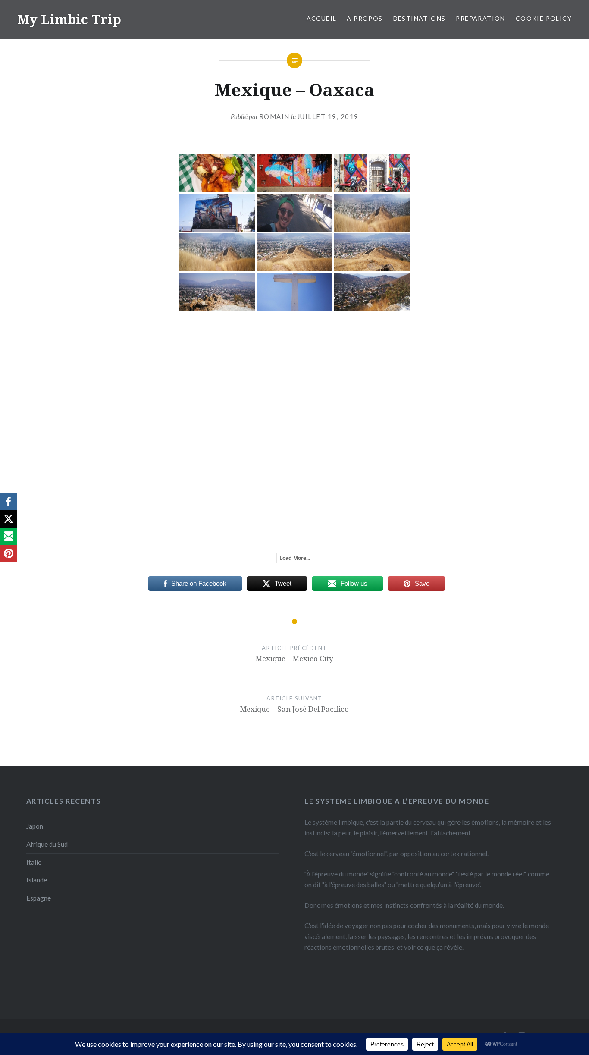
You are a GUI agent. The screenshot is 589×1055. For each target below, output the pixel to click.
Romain (274, 116)
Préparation (480, 18)
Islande (36, 880)
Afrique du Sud (47, 844)
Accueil (322, 18)
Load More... (294, 558)
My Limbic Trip (69, 19)
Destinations (419, 18)
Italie (33, 862)
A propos (364, 18)
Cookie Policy (544, 18)
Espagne (38, 898)
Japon (34, 826)
